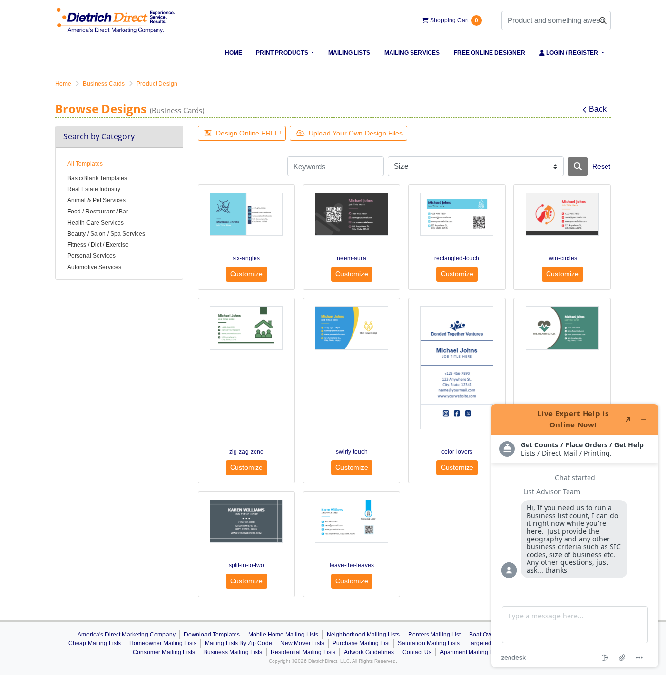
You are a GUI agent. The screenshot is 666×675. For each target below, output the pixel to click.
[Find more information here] (575, 535)
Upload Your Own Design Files (356, 133)
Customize (246, 274)
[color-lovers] (456, 367)
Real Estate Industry (93, 189)
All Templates (85, 163)
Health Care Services (95, 222)
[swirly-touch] (351, 328)
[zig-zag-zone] (246, 328)
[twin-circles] (562, 214)
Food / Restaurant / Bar (97, 211)
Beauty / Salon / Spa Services (106, 234)
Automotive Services (94, 267)
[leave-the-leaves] (351, 521)
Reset (601, 166)
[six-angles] (246, 214)
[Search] (578, 166)
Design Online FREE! (248, 133)
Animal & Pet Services (96, 200)
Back (598, 109)
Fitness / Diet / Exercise (98, 244)
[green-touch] (562, 328)
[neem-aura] (351, 214)
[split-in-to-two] (246, 521)
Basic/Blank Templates (97, 178)
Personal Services (91, 255)
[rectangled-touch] (456, 214)
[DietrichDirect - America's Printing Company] (116, 20)
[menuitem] (233, 52)
